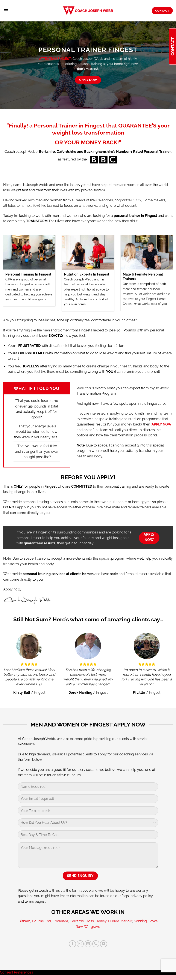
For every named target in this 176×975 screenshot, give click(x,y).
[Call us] (95, 943)
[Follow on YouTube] (103, 943)
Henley (101, 921)
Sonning (140, 921)
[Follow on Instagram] (80, 943)
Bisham (24, 921)
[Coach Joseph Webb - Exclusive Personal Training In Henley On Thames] (88, 10)
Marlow (126, 921)
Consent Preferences (16, 972)
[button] (5, 10)
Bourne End (41, 921)
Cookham (60, 921)
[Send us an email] (88, 943)
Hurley (113, 921)
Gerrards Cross (82, 921)
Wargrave (92, 927)
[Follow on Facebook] (72, 943)
